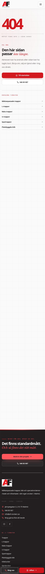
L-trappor (5, 106)
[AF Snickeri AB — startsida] (6, 4)
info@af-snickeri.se (12, 514)
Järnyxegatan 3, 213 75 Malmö (16, 507)
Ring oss (11, 570)
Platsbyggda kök (8, 127)
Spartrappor (7, 122)
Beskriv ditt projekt (21, 456)
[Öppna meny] (40, 4)
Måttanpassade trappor (11, 101)
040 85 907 (24, 82)
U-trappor (6, 117)
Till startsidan (23, 75)
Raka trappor (7, 111)
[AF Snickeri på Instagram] (4, 524)
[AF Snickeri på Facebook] (9, 524)
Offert (31, 570)
